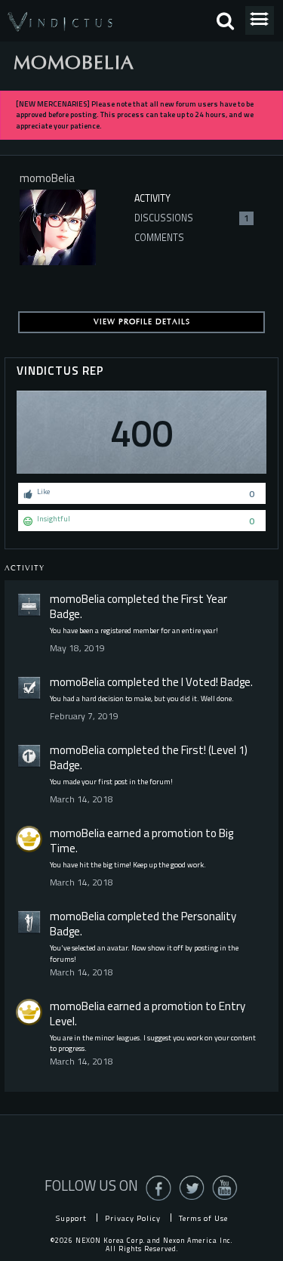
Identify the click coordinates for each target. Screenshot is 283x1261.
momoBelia (77, 598)
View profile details (142, 321)
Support (71, 1218)
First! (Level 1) (214, 750)
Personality (208, 916)
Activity (152, 198)
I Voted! (199, 682)
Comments (159, 237)
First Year (204, 598)
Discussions (191, 218)
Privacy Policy (133, 1218)
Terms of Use (203, 1218)
